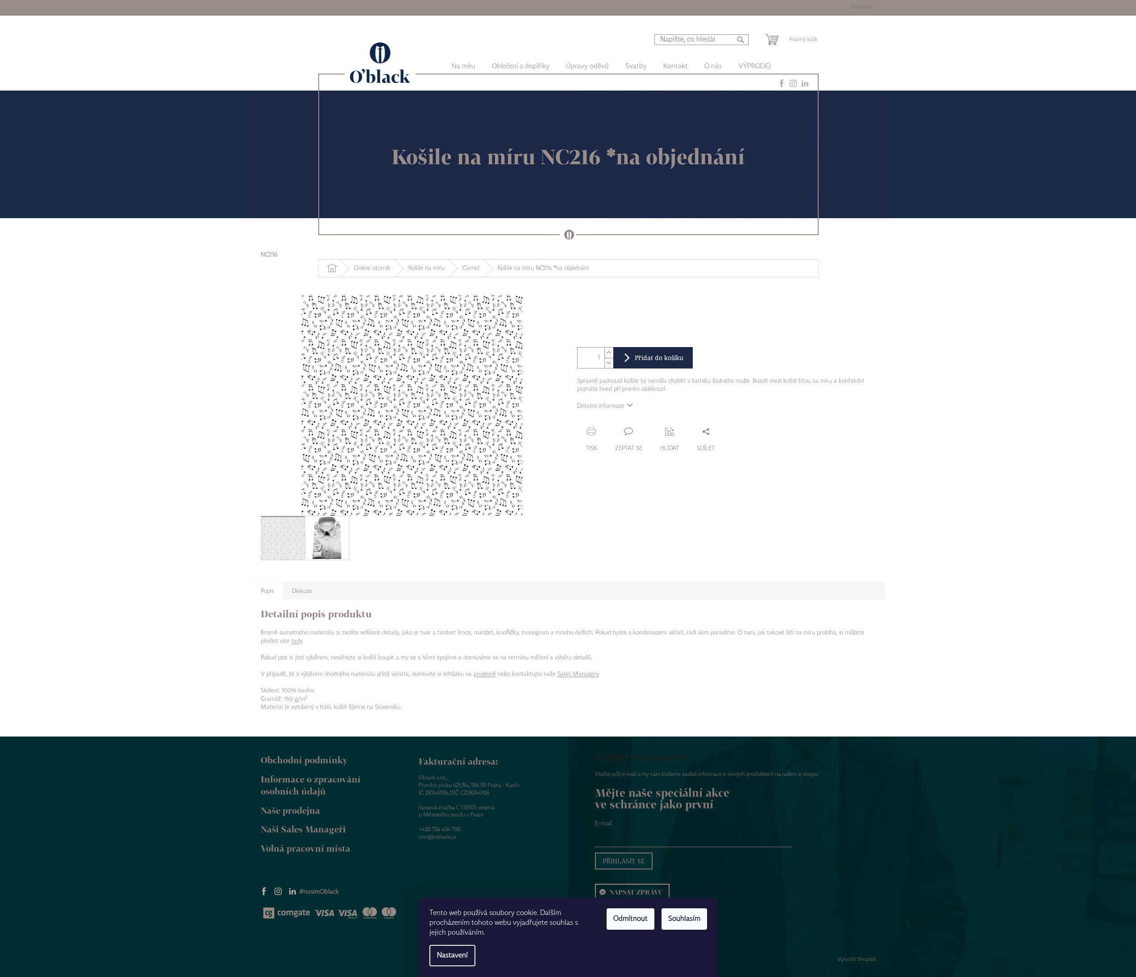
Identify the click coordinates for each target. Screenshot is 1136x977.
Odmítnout (630, 919)
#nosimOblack (319, 892)
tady (296, 641)
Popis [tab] (267, 591)
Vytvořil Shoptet (856, 959)
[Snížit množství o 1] (608, 363)
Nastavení (452, 955)
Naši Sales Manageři (303, 829)
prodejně (485, 674)
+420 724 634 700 (440, 829)
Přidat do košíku (659, 357)
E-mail (603, 823)
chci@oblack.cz (437, 837)
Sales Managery (578, 674)
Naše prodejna (290, 810)
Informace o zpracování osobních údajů (311, 785)
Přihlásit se (624, 861)
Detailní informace (600, 406)
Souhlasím (684, 919)
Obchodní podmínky (304, 760)
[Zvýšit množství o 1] (608, 353)
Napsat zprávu (636, 892)
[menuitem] (521, 66)
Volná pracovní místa (305, 848)
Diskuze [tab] (302, 591)
